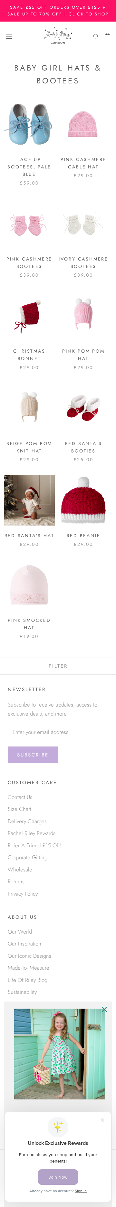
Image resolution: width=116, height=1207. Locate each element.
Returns (16, 881)
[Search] (96, 36)
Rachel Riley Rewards (31, 833)
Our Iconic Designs (29, 956)
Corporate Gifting (27, 857)
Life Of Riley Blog (27, 980)
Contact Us (20, 797)
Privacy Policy (23, 894)
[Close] (104, 1009)
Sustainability (22, 992)
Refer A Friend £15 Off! (35, 845)
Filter (58, 666)
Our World (20, 932)
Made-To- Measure (28, 968)
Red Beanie (84, 535)
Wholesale (20, 869)
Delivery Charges (27, 821)
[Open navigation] (9, 36)
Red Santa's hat (29, 535)
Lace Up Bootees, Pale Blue (29, 166)
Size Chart (19, 809)
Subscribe (33, 754)
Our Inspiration (24, 943)
